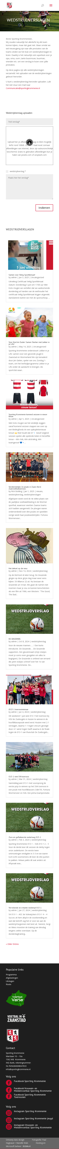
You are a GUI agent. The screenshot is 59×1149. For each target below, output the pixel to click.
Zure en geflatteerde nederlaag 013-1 (25, 837)
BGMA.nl (26, 1146)
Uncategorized (37, 277)
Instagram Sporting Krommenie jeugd (33, 1118)
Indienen (44, 208)
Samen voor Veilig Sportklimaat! (22, 275)
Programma (11, 974)
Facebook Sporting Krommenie (30, 1081)
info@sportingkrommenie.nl (18, 1069)
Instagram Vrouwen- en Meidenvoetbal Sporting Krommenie (33, 1126)
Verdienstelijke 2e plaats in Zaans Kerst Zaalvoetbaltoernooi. (25, 488)
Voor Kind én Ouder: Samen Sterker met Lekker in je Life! (29, 343)
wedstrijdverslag (16, 494)
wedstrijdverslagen (32, 494)
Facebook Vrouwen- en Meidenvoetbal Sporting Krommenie (33, 1089)
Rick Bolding (16, 491)
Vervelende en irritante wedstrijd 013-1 (25, 907)
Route (8, 984)
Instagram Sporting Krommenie (30, 1111)
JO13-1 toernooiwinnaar (18, 709)
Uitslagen (10, 981)
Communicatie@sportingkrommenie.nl (23, 88)
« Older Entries (12, 944)
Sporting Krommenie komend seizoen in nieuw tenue (28, 415)
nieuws (39, 491)
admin (14, 277)
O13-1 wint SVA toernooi (19, 776)
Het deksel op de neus (18, 568)
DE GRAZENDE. (15, 639)
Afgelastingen (12, 978)
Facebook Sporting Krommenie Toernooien (30, 1096)
